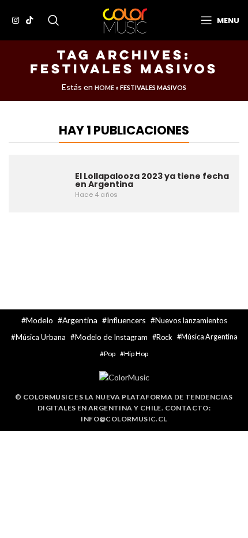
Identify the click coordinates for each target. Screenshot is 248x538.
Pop (109, 353)
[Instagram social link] (15, 20)
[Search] (53, 20)
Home (104, 87)
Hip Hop (136, 353)
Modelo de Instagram (111, 337)
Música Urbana (41, 337)
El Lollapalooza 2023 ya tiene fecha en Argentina (152, 180)
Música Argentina (209, 336)
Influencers (126, 320)
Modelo (39, 320)
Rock (164, 337)
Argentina (79, 320)
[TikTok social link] (29, 20)
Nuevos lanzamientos (191, 320)
